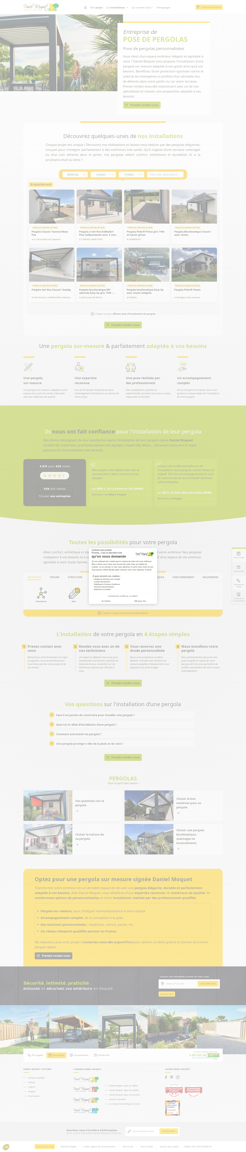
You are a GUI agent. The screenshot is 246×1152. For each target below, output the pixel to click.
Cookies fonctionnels (102, 582)
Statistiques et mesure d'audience (107, 584)
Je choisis (106, 601)
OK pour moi (140, 601)
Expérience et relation (102, 589)
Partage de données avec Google (107, 579)
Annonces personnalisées (104, 587)
